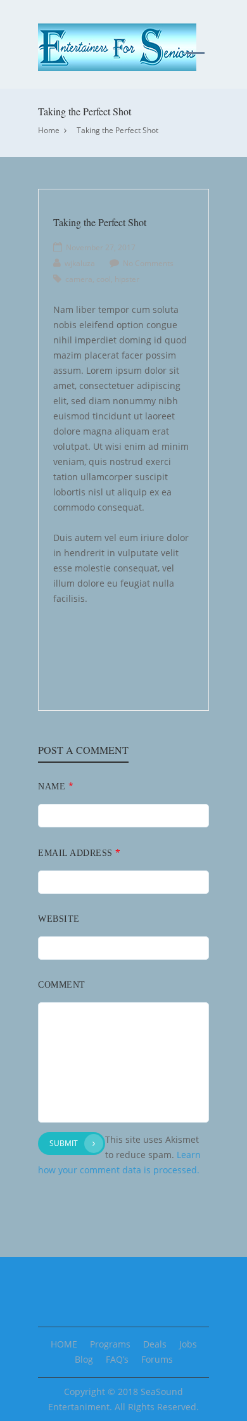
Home (49, 130)
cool (103, 279)
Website (59, 919)
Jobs (188, 1344)
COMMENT (62, 985)
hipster (127, 279)
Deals (155, 1344)
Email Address (79, 852)
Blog (84, 1359)
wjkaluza (80, 263)
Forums (157, 1359)
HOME (64, 1344)
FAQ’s (117, 1359)
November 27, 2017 (101, 247)
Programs (110, 1344)
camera (78, 279)
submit (63, 1143)
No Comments (148, 263)
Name (55, 786)
